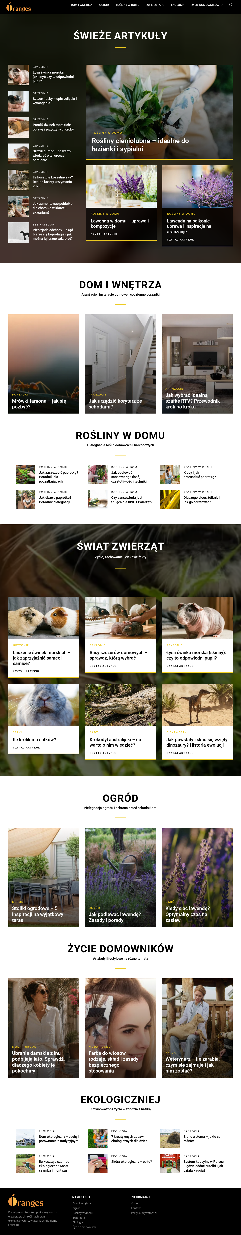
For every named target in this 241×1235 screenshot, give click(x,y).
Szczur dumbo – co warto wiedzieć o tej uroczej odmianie (52, 155)
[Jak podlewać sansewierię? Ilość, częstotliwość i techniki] (98, 474)
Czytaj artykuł (104, 234)
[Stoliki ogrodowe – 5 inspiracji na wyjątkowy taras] (43, 877)
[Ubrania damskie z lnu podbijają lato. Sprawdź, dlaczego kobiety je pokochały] (43, 1028)
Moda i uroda (24, 1046)
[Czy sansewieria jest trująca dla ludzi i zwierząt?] (98, 499)
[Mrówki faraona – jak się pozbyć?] (43, 364)
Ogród (18, 902)
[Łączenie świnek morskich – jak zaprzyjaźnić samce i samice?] (43, 618)
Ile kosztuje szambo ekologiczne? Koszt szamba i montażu (54, 1166)
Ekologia (47, 1131)
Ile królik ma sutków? (34, 739)
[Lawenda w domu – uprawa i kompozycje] (121, 186)
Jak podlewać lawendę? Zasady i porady (115, 917)
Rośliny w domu (107, 132)
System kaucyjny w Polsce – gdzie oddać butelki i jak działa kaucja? (204, 1166)
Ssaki (17, 732)
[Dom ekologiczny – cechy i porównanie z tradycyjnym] (25, 1138)
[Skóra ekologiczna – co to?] (98, 1163)
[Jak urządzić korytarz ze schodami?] (120, 364)
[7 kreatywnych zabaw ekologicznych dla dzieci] (98, 1138)
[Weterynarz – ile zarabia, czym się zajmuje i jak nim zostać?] (197, 1028)
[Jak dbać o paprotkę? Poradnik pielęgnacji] (25, 499)
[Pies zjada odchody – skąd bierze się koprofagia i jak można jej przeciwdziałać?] (18, 232)
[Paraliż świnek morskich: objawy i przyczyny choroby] (18, 127)
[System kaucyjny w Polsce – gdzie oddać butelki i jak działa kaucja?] (170, 1163)
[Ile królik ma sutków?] (43, 705)
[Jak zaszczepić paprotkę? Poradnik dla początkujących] (25, 474)
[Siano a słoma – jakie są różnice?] (170, 1138)
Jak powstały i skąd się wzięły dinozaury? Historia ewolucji (196, 742)
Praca (170, 1052)
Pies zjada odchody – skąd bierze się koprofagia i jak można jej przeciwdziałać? (53, 234)
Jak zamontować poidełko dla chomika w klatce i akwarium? (52, 208)
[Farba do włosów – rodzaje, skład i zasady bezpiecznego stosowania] (120, 1028)
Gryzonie (41, 67)
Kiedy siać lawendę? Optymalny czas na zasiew (187, 914)
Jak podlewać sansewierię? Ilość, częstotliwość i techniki (129, 477)
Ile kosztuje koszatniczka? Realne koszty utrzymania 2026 (53, 181)
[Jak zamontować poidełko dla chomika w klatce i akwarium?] (18, 206)
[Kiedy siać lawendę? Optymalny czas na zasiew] (197, 877)
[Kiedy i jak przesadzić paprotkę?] (170, 474)
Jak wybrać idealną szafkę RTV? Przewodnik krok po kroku (192, 401)
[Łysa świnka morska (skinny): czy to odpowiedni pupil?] (18, 75)
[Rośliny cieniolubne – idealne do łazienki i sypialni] (159, 112)
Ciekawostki (177, 732)
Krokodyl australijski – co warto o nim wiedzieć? (115, 742)
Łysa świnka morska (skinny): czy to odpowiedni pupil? (53, 76)
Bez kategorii (45, 224)
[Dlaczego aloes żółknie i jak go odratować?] (170, 499)
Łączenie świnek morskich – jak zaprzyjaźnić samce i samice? (41, 658)
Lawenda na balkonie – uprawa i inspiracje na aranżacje (190, 226)
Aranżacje (97, 394)
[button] (231, 4)
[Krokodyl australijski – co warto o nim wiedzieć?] (120, 705)
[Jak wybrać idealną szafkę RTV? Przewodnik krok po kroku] (197, 364)
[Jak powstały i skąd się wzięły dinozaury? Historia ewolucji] (197, 705)
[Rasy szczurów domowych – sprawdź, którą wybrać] (120, 618)
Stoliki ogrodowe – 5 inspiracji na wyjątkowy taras (37, 914)
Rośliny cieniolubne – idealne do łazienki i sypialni (140, 145)
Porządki (20, 394)
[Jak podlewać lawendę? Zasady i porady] (120, 877)
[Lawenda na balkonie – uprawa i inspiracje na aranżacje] (197, 186)
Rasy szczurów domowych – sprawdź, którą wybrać (118, 655)
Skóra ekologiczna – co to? (131, 1162)
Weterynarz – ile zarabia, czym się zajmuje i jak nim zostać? (192, 1064)
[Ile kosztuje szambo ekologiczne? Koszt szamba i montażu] (25, 1163)
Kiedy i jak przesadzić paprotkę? (200, 475)
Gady (94, 732)
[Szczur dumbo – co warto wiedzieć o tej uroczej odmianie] (18, 153)
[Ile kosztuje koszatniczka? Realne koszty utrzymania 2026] (18, 180)
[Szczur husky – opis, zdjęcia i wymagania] (18, 101)
